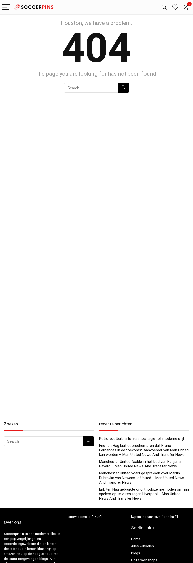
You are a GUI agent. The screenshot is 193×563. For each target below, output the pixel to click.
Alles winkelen (142, 546)
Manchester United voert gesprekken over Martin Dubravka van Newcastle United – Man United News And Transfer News (141, 478)
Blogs (135, 553)
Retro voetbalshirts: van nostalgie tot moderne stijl (141, 438)
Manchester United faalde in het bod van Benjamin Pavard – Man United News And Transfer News (140, 463)
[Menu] (6, 7)
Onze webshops (144, 560)
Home (136, 539)
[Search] (164, 7)
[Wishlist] (175, 7)
